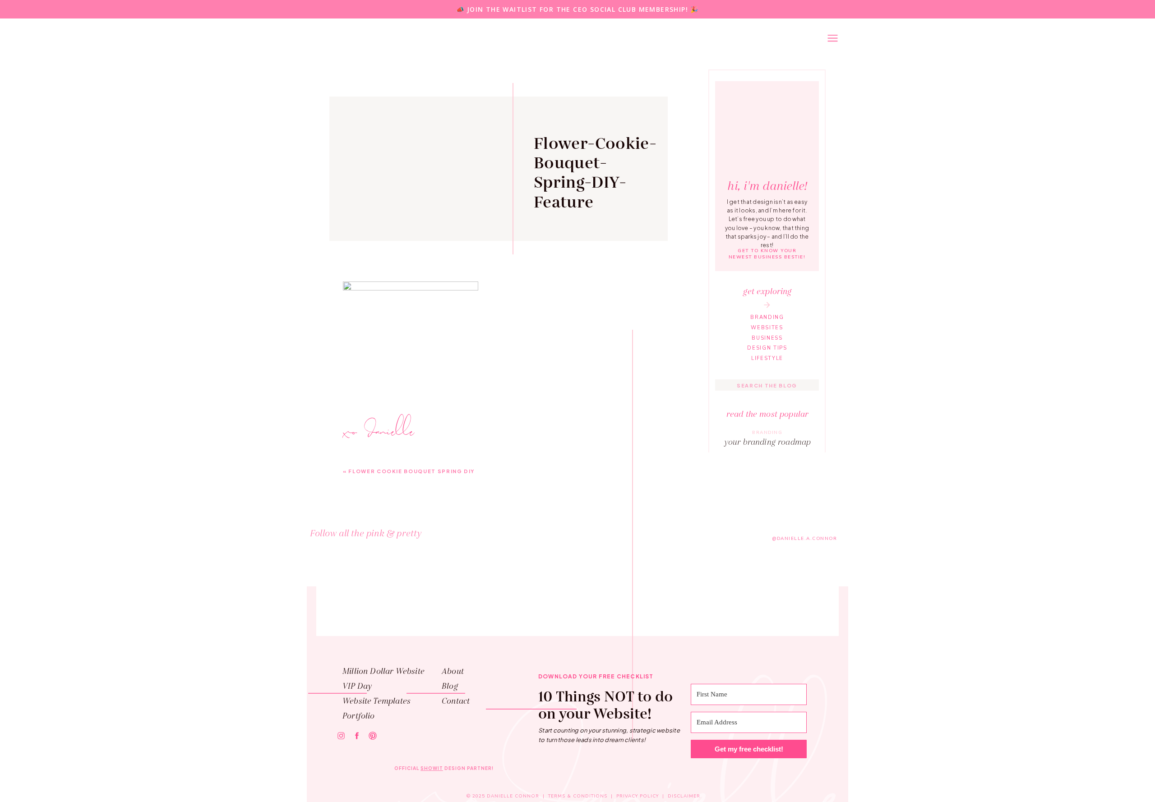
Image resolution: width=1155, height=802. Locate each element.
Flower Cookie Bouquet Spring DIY (411, 471)
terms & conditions (577, 796)
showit (431, 768)
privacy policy (637, 796)
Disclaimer (684, 796)
